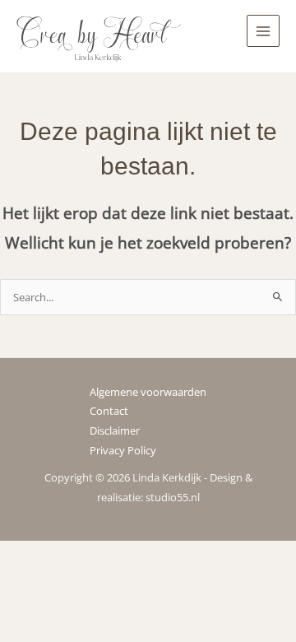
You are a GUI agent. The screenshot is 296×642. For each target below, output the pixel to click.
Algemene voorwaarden (148, 391)
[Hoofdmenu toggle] (263, 31)
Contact (109, 410)
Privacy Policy (123, 450)
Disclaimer (115, 430)
